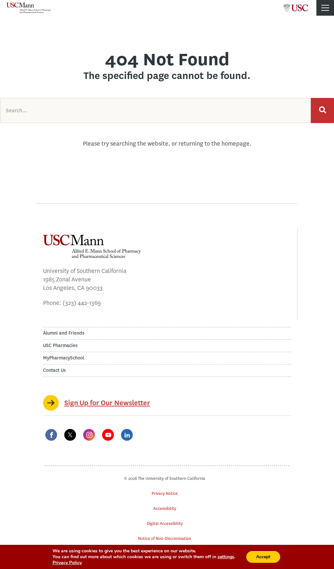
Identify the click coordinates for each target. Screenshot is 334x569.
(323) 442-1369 (82, 303)
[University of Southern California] (296, 6)
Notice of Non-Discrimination (164, 538)
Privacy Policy (67, 563)
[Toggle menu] (325, 8)
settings (226, 557)
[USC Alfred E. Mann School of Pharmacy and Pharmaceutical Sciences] (28, 8)
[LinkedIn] (127, 435)
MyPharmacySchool (63, 358)
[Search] (322, 110)
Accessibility (164, 508)
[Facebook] (51, 435)
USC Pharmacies (60, 345)
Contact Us (54, 370)
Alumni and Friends (63, 333)
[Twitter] (70, 435)
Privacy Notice (165, 493)
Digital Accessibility (165, 523)
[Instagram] (89, 435)
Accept (263, 557)
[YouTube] (108, 435)
